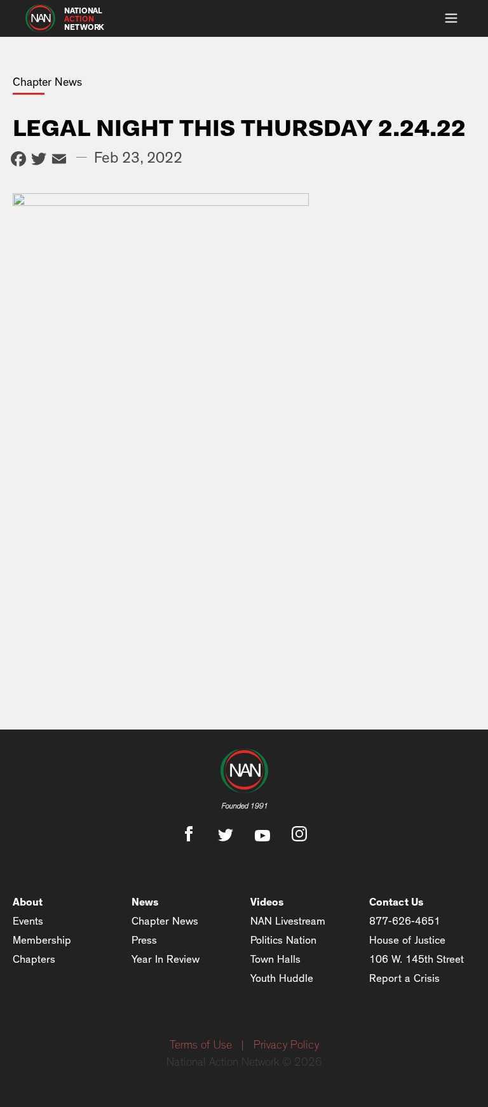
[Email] (59, 160)
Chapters (34, 959)
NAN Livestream (287, 921)
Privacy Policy (286, 1045)
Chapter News (165, 921)
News (145, 902)
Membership (42, 940)
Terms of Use (201, 1045)
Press (144, 940)
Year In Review (166, 959)
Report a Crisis (404, 978)
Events (28, 921)
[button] (451, 18)
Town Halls (275, 959)
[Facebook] (18, 160)
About (28, 902)
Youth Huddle (281, 978)
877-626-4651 (404, 921)
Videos (267, 902)
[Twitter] (39, 160)
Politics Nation (283, 940)
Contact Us (396, 902)
